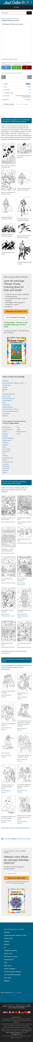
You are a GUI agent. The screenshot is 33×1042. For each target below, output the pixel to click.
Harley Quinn (6, 451)
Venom (18, 429)
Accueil (3, 18)
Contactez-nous (11, 1006)
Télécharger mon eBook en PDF (16, 311)
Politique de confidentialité (18, 883)
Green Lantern (6, 449)
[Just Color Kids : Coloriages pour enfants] (14, 2)
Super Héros (9, 18)
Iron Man (4, 455)
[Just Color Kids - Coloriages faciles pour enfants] (9, 1012)
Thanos (4, 472)
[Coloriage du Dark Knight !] (8, 250)
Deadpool (5, 444)
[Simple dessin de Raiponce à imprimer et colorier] (24, 753)
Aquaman (5, 434)
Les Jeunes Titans (7, 462)
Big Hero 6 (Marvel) (8, 438)
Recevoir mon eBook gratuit (16, 878)
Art (3, 391)
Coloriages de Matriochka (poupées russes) (22, 616)
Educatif (4, 389)
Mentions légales (20, 1006)
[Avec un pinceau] (8, 750)
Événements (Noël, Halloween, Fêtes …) (14, 383)
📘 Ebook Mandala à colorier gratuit (11, 992)
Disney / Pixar (6, 396)
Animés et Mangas (7, 407)
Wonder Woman (21, 431)
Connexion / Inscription (27, 2)
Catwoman (5, 442)
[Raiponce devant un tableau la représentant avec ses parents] (24, 813)
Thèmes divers (6, 385)
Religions (5, 415)
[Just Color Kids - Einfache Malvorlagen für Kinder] (22, 1012)
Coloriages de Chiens (25, 647)
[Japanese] (29, 1012)
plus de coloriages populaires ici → (21, 828)
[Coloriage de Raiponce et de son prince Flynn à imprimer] (8, 782)
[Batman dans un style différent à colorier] (24, 233)
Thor (17, 427)
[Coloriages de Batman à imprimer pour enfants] (2, 838)
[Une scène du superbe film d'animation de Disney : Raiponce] (24, 782)
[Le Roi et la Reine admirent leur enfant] (8, 688)
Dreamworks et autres (8, 398)
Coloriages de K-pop (9, 647)
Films (4, 402)
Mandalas (5, 381)
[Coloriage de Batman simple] (24, 186)
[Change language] (31, 2)
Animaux (5, 387)
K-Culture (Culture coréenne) (10, 409)
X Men (18, 434)
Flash (4, 447)
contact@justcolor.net (16, 1034)
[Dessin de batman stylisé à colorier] (24, 216)
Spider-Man (5, 468)
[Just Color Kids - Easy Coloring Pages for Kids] (5, 1012)
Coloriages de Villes (9, 553)
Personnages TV (7, 400)
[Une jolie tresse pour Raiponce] (24, 690)
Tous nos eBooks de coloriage (15, 317)
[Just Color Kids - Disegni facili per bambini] (19, 1012)
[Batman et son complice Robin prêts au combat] (8, 232)
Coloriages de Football (26, 543)
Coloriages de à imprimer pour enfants (17, 838)
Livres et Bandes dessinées (10, 411)
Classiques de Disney (8, 394)
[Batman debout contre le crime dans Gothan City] (24, 259)
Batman (16, 18)
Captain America (7, 429)
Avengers (5, 436)
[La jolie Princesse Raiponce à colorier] (8, 721)
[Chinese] (26, 1012)
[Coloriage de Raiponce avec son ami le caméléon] (8, 814)
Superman (5, 470)
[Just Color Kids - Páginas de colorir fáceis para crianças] (16, 1012)
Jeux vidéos (5, 413)
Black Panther (6, 427)
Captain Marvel (6, 440)
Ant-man (4, 431)
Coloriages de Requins (10, 582)
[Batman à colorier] (8, 214)
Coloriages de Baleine (9, 522)
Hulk (3, 453)
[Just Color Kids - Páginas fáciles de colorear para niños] (13, 1012)
